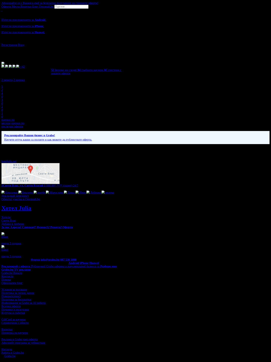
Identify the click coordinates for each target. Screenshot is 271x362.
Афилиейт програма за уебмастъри (23, 342)
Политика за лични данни (17, 292)
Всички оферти (11, 306)
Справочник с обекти (15, 322)
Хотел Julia (16, 208)
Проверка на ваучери (14, 332)
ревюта (7, 80)
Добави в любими (12, 223)
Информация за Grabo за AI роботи (23, 302)
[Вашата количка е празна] (1, 10)
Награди (6, 349)
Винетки (7, 329)
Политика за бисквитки (16, 299)
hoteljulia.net (8, 161)
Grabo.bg (9, 356)
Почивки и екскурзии (15, 309)
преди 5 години (11, 243)
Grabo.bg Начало (11, 273)
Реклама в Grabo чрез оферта (19, 339)
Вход (21, 44)
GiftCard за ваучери (13, 319)
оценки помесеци (8, 121)
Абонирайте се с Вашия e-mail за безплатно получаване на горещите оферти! (49, 3)
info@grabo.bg (50, 259)
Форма (35, 259)
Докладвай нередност (15, 195)
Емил (4, 249)
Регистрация (9, 44)
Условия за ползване (14, 289)
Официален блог (12, 283)
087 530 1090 (68, 259)
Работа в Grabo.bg (12, 352)
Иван (4, 236)
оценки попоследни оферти (12, 125)
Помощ (6, 279)
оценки (19, 80)
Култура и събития (13, 312)
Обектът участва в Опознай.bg (20, 199)
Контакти (7, 276)
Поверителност (11, 296)
